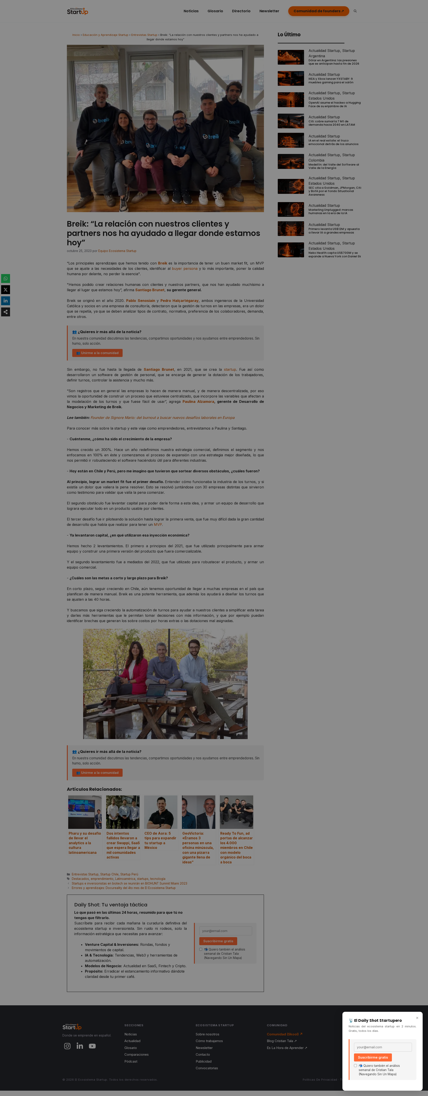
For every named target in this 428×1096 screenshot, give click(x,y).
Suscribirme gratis (373, 1057)
